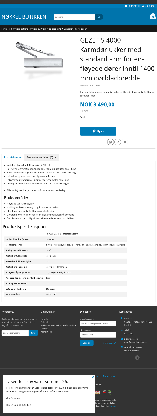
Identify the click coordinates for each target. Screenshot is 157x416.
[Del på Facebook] (117, 142)
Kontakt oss (46, 331)
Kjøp (100, 131)
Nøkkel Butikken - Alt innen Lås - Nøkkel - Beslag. (58, 327)
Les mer (112, 406)
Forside (5, 28)
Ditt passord (85, 330)
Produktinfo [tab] (11, 157)
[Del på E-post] (125, 142)
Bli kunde (45, 322)
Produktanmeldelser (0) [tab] (40, 157)
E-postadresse (87, 319)
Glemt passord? (109, 343)
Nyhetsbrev (109, 376)
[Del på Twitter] (110, 142)
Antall (82, 117)
